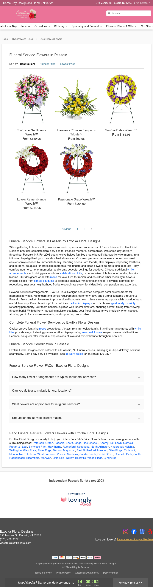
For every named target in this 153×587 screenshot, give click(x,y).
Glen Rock (29, 450)
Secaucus (83, 446)
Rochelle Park (123, 454)
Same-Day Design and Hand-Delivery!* (28, 3)
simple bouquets (44, 280)
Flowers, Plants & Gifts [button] (120, 26)
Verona (61, 454)
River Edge (44, 450)
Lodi (24, 446)
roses (53, 277)
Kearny (104, 443)
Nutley (70, 458)
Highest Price (47, 64)
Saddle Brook (87, 454)
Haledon (102, 450)
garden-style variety (123, 303)
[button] (143, 571)
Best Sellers (27, 64)
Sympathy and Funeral (23, 38)
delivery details (74, 354)
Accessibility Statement (87, 572)
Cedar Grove (105, 454)
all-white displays (81, 303)
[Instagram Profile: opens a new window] (125, 531)
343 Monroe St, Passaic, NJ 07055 (20, 535)
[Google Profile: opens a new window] (142, 531)
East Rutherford (86, 450)
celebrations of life (71, 273)
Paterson (38, 443)
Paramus (15, 446)
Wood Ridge (94, 458)
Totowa (57, 450)
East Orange (73, 443)
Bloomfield (32, 458)
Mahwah (46, 458)
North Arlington (100, 446)
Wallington (15, 450)
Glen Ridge (115, 450)
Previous (66, 229)
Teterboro (30, 454)
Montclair (72, 454)
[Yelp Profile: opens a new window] (150, 531)
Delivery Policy (110, 572)
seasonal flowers (92, 332)
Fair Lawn (116, 443)
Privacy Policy (63, 572)
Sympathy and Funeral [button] (86, 26)
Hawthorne (54, 446)
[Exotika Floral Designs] (26, 14)
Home (5, 38)
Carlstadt (129, 450)
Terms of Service (43, 572)
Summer (26, 26)
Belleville (80, 458)
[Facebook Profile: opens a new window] (134, 531)
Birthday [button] (59, 26)
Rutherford (69, 446)
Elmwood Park (37, 446)
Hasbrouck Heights (122, 446)
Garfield (128, 443)
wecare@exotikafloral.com (15, 543)
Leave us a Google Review (135, 539)
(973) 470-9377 (9, 539)
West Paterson (46, 454)
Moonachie (16, 454)
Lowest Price (67, 64)
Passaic (59, 443)
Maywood (69, 450)
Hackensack (90, 443)
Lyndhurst (110, 458)
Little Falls (59, 458)
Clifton (49, 443)
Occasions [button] (41, 26)
